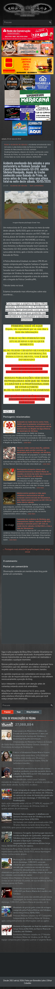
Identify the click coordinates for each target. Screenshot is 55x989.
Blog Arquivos (33, 712)
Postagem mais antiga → (42, 549)
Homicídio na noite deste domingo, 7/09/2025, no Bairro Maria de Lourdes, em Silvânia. (32, 891)
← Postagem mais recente (13, 549)
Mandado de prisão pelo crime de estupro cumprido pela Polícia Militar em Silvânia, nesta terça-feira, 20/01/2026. (32, 910)
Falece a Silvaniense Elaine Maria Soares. (31, 752)
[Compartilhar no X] (10, 411)
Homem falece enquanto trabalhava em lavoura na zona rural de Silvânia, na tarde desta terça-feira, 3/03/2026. (32, 817)
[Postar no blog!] (7, 411)
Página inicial (28, 550)
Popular (7, 712)
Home (6, 144)
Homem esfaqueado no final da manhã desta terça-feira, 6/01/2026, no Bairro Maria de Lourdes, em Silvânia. (33, 929)
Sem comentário (37, 185)
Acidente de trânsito (19, 144)
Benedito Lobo (39, 980)
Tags (19, 712)
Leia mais (27, 442)
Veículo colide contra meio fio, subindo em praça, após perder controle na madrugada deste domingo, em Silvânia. (34, 450)
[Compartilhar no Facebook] (13, 411)
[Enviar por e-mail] (4, 411)
